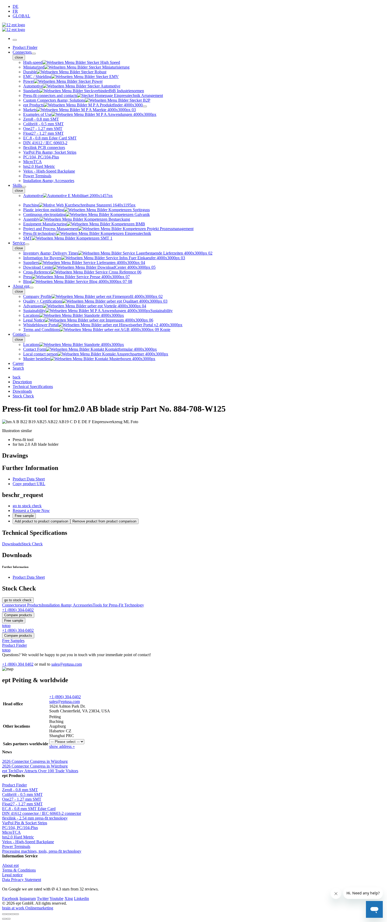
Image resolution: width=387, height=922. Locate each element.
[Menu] (15, 40)
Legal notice (12, 875)
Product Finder (25, 47)
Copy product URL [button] (29, 483)
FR (15, 11)
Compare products (18, 615)
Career (18, 363)
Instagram (27, 898)
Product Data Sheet (29, 479)
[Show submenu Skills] (24, 187)
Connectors (22, 52)
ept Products (31, 605)
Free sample (24, 516)
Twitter (43, 898)
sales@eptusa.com (66, 664)
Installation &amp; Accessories (67, 605)
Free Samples (13, 640)
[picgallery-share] (8, 914)
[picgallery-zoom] (17, 914)
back (17, 377)
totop (6, 625)
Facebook (10, 898)
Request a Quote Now (31, 510)
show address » (62, 746)
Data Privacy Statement (21, 879)
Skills (17, 185)
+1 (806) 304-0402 (65, 697)
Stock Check (32, 544)
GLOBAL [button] (21, 16)
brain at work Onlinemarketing (27, 908)
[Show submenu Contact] (28, 335)
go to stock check (27, 506)
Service (19, 243)
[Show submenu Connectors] (34, 53)
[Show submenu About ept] (31, 287)
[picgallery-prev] (4, 919)
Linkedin (81, 898)
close (19, 57)
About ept (21, 286)
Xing (68, 898)
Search (18, 368)
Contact (19, 334)
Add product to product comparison (41, 521)
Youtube (56, 898)
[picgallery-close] (4, 914)
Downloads (11, 544)
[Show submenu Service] (27, 244)
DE (15, 6)
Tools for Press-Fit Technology (118, 605)
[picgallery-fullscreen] (13, 914)
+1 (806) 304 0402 (17, 664)
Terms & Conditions (19, 870)
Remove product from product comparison (104, 521)
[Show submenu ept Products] (145, 106)
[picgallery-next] (8, 919)
